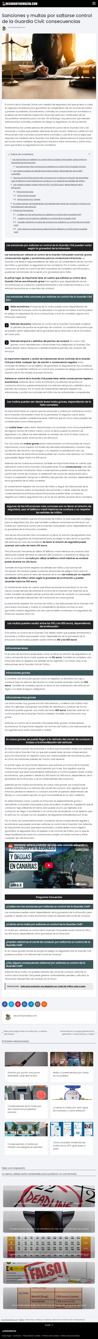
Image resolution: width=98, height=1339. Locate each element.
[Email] (38, 1004)
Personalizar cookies (32, 1336)
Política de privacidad (70, 1336)
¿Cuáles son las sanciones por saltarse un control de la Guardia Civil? (49, 214)
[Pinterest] (18, 1004)
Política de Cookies (50, 1336)
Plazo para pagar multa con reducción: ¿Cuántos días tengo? (25, 1032)
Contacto (17, 1336)
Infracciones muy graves (28, 199)
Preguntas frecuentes (23, 210)
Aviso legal (6, 1336)
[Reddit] (44, 1004)
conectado (34, 1174)
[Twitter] (11, 1004)
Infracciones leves (25, 191)
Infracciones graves (26, 195)
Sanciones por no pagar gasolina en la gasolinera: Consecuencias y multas (77, 1032)
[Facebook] (5, 1004)
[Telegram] (31, 1004)
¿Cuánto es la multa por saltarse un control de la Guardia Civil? (46, 218)
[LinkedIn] (24, 1004)
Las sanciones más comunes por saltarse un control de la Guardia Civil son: (51, 166)
